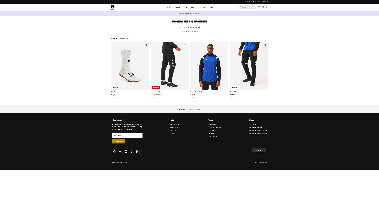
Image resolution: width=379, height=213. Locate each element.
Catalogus (211, 130)
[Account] (258, 7)
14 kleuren (114, 98)
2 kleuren (233, 98)
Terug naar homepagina (189, 31)
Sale (211, 7)
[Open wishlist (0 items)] (263, 7)
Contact (172, 134)
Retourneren (174, 127)
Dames (177, 7)
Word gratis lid (262, 1)
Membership (212, 137)
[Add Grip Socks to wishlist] (146, 45)
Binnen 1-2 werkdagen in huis (189, 13)
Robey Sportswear (121, 162)
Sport (193, 7)
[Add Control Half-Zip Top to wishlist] (225, 45)
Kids (185, 7)
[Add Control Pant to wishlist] (265, 45)
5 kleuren (154, 98)
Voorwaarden (263, 162)
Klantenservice (175, 124)
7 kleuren (193, 98)
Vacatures (211, 134)
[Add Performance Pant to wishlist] (186, 45)
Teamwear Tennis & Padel (258, 130)
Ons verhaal (212, 124)
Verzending (174, 130)
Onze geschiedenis (214, 127)
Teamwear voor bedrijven (258, 134)
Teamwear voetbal (255, 127)
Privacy (255, 162)
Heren (169, 7)
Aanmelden (118, 141)
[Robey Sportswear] (113, 7)
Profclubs (202, 7)
